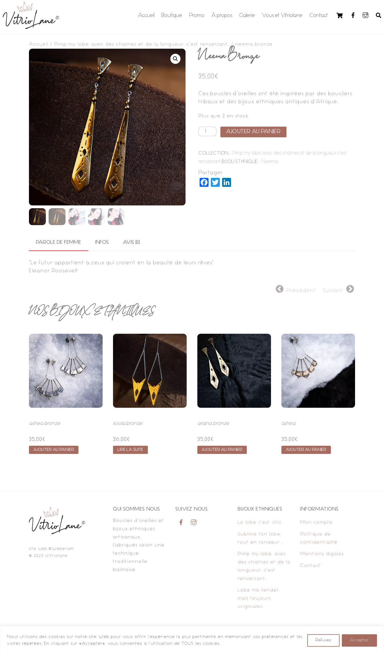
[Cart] (339, 15)
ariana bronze (213, 423)
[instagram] (365, 15)
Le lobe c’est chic (260, 522)
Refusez (323, 640)
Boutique (171, 15)
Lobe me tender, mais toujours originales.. (259, 598)
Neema (269, 161)
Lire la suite (130, 450)
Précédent (301, 290)
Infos (102, 242)
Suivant (333, 290)
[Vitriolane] (31, 27)
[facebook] (353, 15)
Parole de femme (58, 242)
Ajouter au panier (253, 131)
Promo (196, 15)
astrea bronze (44, 423)
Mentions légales (322, 554)
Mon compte (316, 522)
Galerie (247, 15)
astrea (288, 423)
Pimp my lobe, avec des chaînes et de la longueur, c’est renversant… (141, 44)
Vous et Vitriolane (282, 15)
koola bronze (127, 423)
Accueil (146, 15)
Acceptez (359, 640)
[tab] (58, 243)
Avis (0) (131, 242)
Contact (319, 15)
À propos (221, 15)
